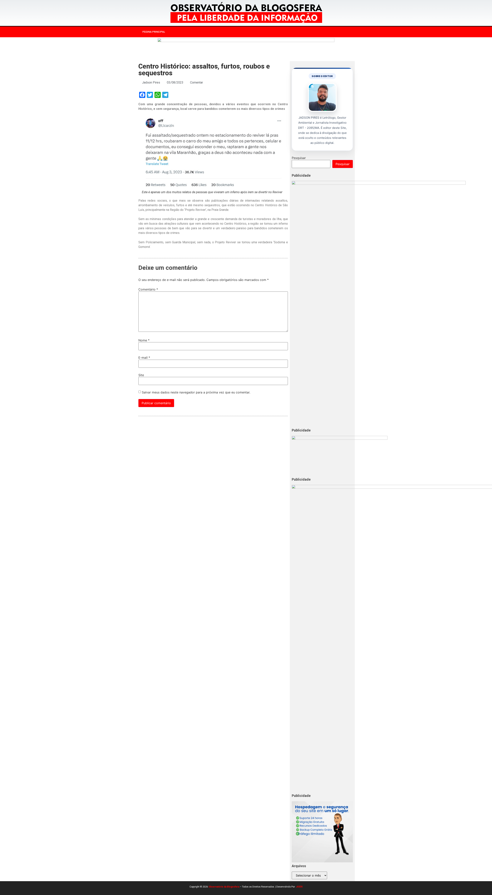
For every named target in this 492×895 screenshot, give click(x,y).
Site (141, 375)
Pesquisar (299, 157)
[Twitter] (324, 32)
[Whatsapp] (331, 32)
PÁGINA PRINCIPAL (153, 31)
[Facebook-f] (308, 32)
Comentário (148, 289)
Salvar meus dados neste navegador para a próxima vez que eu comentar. (196, 392)
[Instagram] (316, 32)
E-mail (144, 357)
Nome (144, 340)
